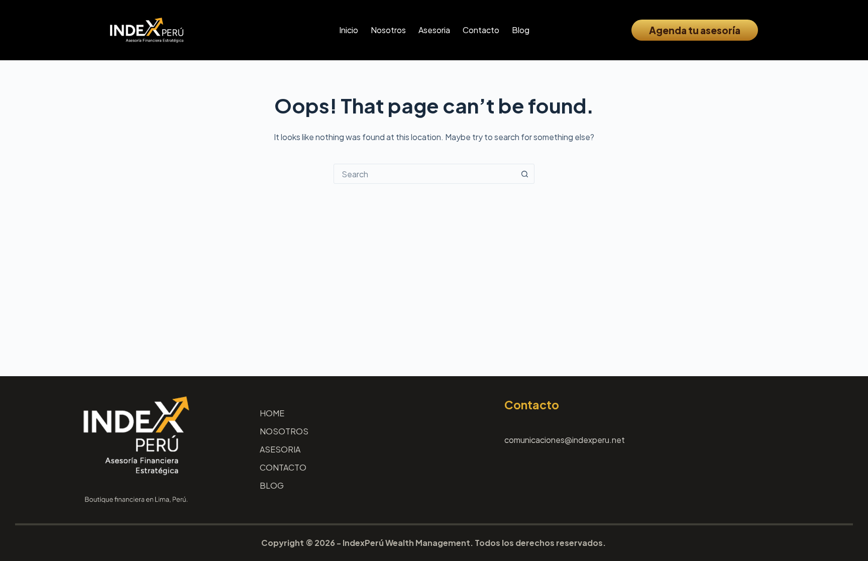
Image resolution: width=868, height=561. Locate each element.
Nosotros (388, 30)
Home (272, 413)
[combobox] (424, 174)
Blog (520, 30)
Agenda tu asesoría (694, 30)
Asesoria (434, 30)
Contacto (481, 30)
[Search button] (524, 173)
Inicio (348, 30)
